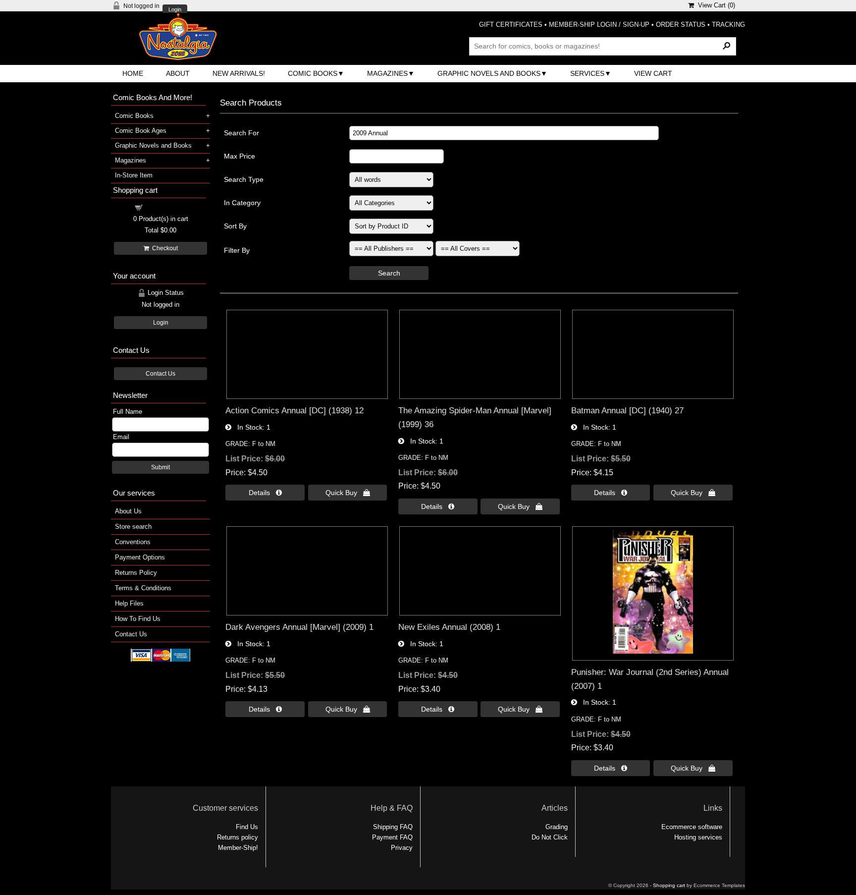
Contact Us (160, 374)
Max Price (239, 156)
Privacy (402, 847)
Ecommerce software (691, 827)
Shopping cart (166, 207)
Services (587, 73)
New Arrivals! (239, 73)
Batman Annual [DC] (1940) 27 (627, 410)
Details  (265, 492)
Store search (133, 526)
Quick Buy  (347, 492)
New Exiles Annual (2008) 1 (449, 627)
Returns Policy (136, 572)
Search (389, 273)
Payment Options (140, 557)
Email (121, 437)
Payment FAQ (392, 837)
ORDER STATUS (680, 24)
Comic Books (312, 73)
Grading (556, 827)
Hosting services (698, 837)
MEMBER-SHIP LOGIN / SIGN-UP (599, 24)
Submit (160, 467)
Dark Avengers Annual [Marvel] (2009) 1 (299, 627)
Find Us (247, 827)
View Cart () (714, 5)
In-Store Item (134, 175)
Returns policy (237, 837)
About (178, 73)
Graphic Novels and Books (488, 73)
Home (132, 73)
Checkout (163, 248)
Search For (241, 133)
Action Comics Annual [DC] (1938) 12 (294, 410)
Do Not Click (550, 837)
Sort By (235, 226)
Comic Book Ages (140, 130)
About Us (128, 511)
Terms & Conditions (143, 588)
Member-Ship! (238, 847)
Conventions (133, 542)
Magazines (387, 73)
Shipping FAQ (393, 827)
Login (174, 9)
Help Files (129, 603)
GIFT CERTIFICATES (510, 24)
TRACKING (728, 24)
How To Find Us (137, 618)
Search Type (244, 179)
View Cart (653, 73)
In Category (242, 203)
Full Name (127, 411)
